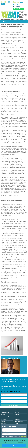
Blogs (2, 417)
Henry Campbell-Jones (8, 29)
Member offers (18, 416)
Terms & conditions (19, 421)
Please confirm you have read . (12, 436)
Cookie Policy (3, 423)
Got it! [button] (14, 445)
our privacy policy (17, 436)
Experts (16, 417)
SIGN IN (3, 2)
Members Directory (5, 416)
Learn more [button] (20, 442)
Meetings (3, 414)
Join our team (3, 419)
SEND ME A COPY (14, 405)
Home (2, 410)
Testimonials (17, 419)
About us (17, 410)
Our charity (17, 412)
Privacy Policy (17, 423)
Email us (16, 2)
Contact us (3, 421)
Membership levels (5, 412)
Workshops (17, 414)
